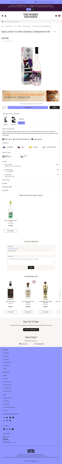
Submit (31, 267)
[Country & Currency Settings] (59, 16)
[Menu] (2, 16)
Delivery (4, 161)
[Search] (2, 21)
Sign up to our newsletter (31, 329)
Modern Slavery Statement (9, 407)
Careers (5, 368)
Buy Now (21, 122)
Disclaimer (5, 190)
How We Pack (6, 180)
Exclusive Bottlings (7, 384)
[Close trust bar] (60, 2)
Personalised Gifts (7, 381)
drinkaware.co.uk (34, 461)
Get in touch (24, 344)
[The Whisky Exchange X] (7, 429)
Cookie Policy (6, 404)
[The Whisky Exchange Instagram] (10, 429)
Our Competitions (7, 388)
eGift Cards (5, 378)
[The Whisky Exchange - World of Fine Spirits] (30, 16)
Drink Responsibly (7, 187)
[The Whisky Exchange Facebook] (4, 429)
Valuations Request (7, 391)
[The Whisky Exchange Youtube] (13, 429)
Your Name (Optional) (12, 250)
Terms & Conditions (7, 398)
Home (3, 26)
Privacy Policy (6, 401)
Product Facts (6, 152)
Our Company (6, 353)
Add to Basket (27, 107)
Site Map (5, 375)
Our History (5, 356)
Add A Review (10, 246)
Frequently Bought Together (10, 113)
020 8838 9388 (40, 344)
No (33, 9)
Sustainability (6, 365)
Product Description (8, 129)
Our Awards (5, 359)
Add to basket (10, 231)
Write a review (10, 256)
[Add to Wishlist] (54, 31)
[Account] (5, 16)
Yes (28, 9)
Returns (4, 183)
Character (5, 143)
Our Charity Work (7, 362)
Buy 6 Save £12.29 (54, 107)
